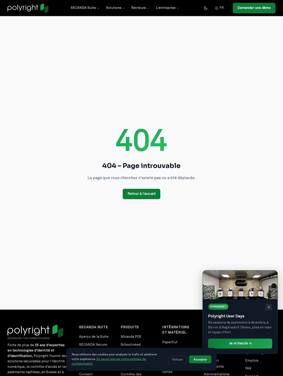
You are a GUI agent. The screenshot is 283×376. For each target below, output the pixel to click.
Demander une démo (254, 8)
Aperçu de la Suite (94, 336)
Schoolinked (130, 344)
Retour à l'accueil (142, 193)
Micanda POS (131, 336)
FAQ (248, 368)
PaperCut (170, 342)
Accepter (200, 359)
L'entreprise (166, 8)
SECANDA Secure (93, 344)
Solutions (113, 8)
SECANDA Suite (83, 8)
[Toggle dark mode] (206, 8)
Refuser (177, 359)
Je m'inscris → (240, 343)
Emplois (251, 360)
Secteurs (139, 8)
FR (222, 8)
